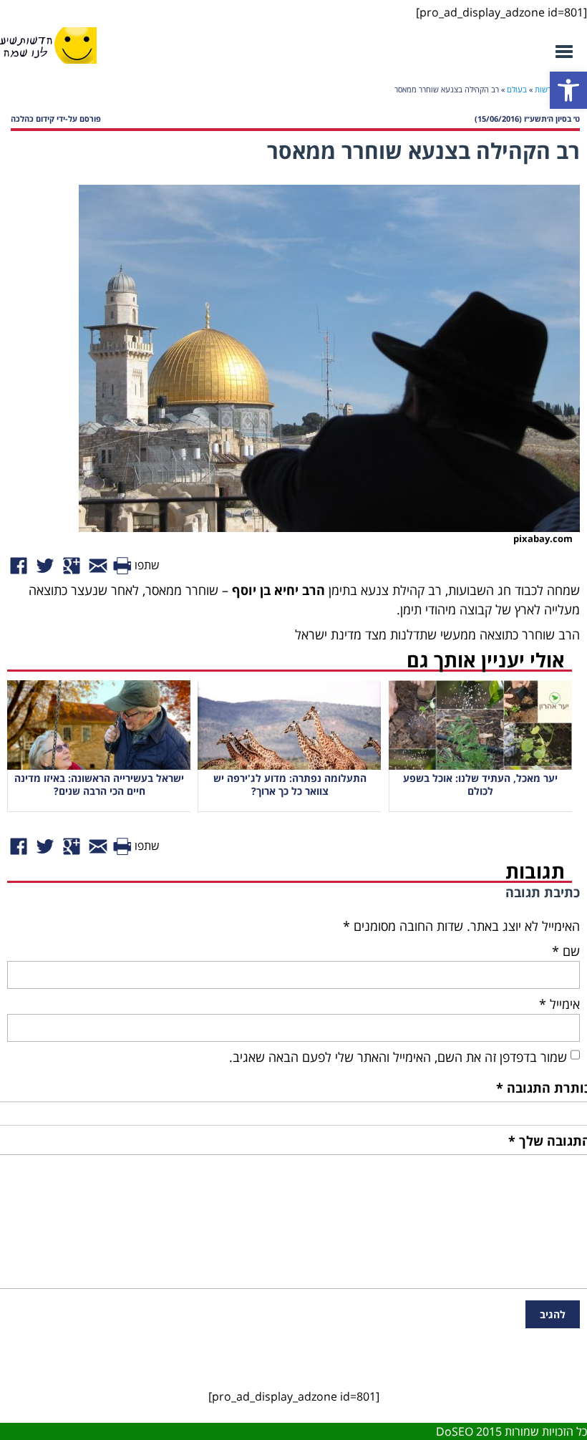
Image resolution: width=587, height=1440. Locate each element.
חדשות (546, 89)
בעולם (517, 89)
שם (566, 951)
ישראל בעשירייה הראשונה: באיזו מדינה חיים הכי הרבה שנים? (99, 784)
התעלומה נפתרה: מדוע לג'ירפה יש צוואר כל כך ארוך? (290, 784)
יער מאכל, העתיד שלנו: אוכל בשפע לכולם (480, 784)
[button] (568, 90)
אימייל (559, 1004)
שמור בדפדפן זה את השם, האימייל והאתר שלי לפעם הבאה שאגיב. (398, 1056)
